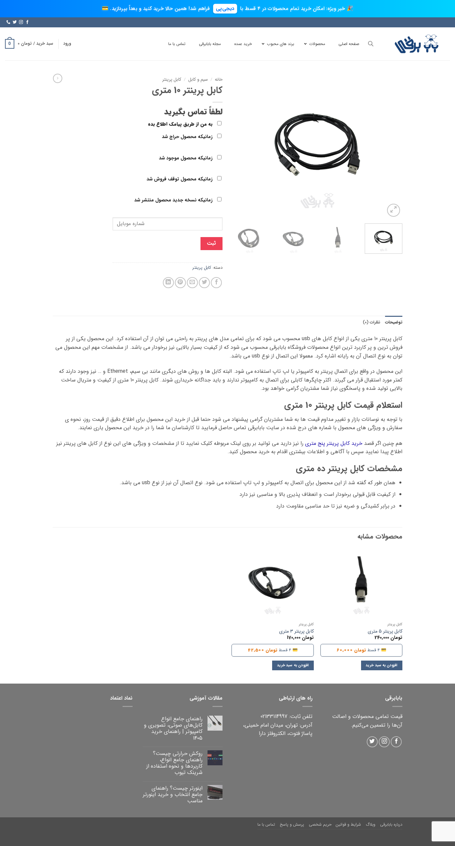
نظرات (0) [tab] (371, 322)
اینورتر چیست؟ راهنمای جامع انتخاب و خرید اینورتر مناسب (173, 794)
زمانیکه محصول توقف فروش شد (180, 179)
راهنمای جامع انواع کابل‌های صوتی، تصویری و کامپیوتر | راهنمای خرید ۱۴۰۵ (173, 728)
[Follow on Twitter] (15, 22)
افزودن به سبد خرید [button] (381, 665)
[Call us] (8, 22)
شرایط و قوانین (348, 824)
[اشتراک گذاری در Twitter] (204, 282)
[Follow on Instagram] (21, 22)
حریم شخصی (320, 824)
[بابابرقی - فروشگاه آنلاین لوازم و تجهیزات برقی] (416, 44)
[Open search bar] (370, 44)
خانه (219, 79)
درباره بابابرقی (391, 824)
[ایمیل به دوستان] (192, 282)
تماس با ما (266, 824)
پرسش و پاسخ (292, 824)
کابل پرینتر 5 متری (385, 632)
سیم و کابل (198, 79)
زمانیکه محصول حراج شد (188, 137)
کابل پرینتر (171, 79)
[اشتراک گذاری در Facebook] (216, 282)
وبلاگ (370, 824)
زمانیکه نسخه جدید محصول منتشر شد (174, 200)
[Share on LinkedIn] (168, 282)
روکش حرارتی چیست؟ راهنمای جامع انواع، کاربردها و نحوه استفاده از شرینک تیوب (174, 763)
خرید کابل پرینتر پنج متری (333, 443)
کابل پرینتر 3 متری (296, 632)
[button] (67, 43)
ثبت (211, 243)
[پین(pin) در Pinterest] (180, 282)
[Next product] (57, 78)
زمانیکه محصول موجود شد (186, 158)
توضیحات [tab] (393, 322)
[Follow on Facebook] (27, 22)
